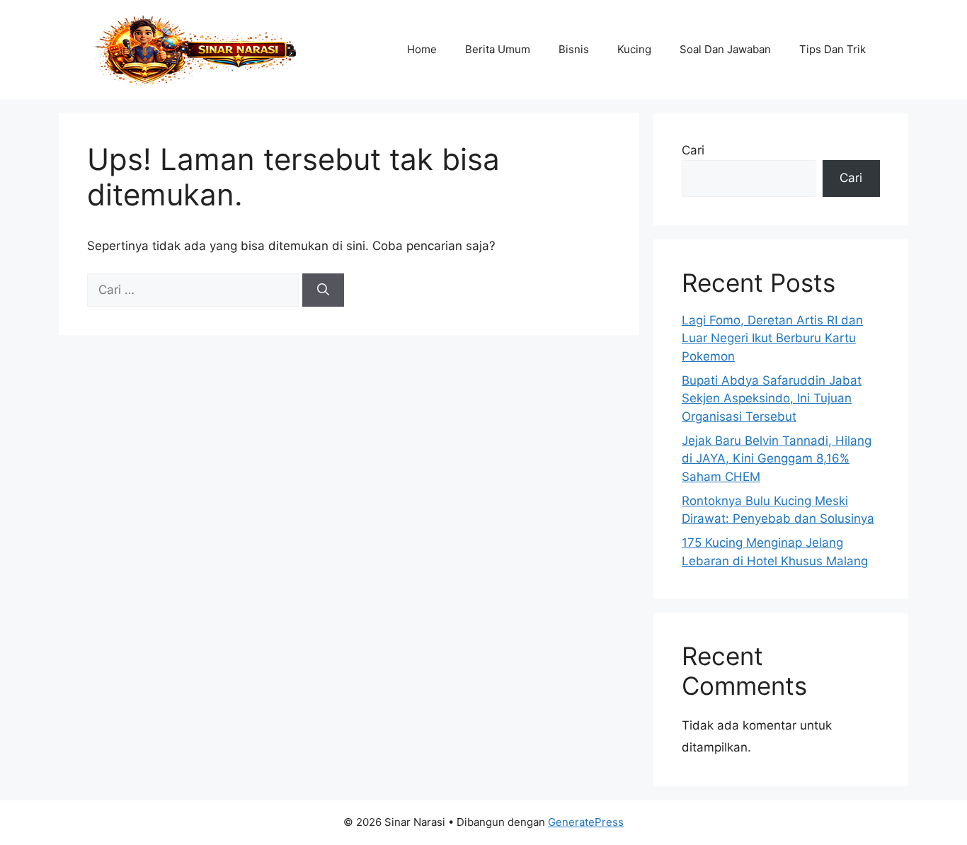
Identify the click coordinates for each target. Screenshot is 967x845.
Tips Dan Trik (832, 49)
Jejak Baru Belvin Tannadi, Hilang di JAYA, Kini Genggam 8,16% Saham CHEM (776, 458)
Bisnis (574, 49)
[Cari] (323, 290)
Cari (693, 150)
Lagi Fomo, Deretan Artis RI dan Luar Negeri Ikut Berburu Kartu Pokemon (772, 338)
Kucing (634, 49)
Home (422, 49)
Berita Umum (497, 49)
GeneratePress (586, 822)
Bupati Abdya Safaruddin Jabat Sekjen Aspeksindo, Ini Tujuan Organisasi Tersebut (772, 398)
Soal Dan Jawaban (725, 49)
